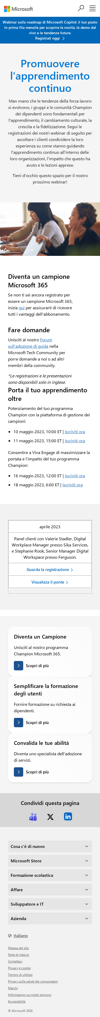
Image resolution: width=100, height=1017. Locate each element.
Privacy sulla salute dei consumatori (33, 981)
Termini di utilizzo (20, 974)
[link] (33, 816)
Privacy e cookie (19, 968)
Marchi (13, 988)
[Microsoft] (20, 9)
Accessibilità (16, 1001)
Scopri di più (37, 665)
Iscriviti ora (75, 431)
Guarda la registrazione (48, 569)
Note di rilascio (18, 954)
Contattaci (15, 961)
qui (22, 307)
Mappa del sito (18, 948)
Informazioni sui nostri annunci (29, 994)
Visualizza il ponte (47, 582)
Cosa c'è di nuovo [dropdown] (28, 846)
